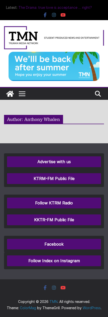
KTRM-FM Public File (54, 178)
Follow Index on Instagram (54, 260)
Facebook (54, 244)
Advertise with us (54, 161)
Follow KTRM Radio (54, 202)
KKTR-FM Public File (54, 219)
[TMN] (10, 94)
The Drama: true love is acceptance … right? (55, 7)
